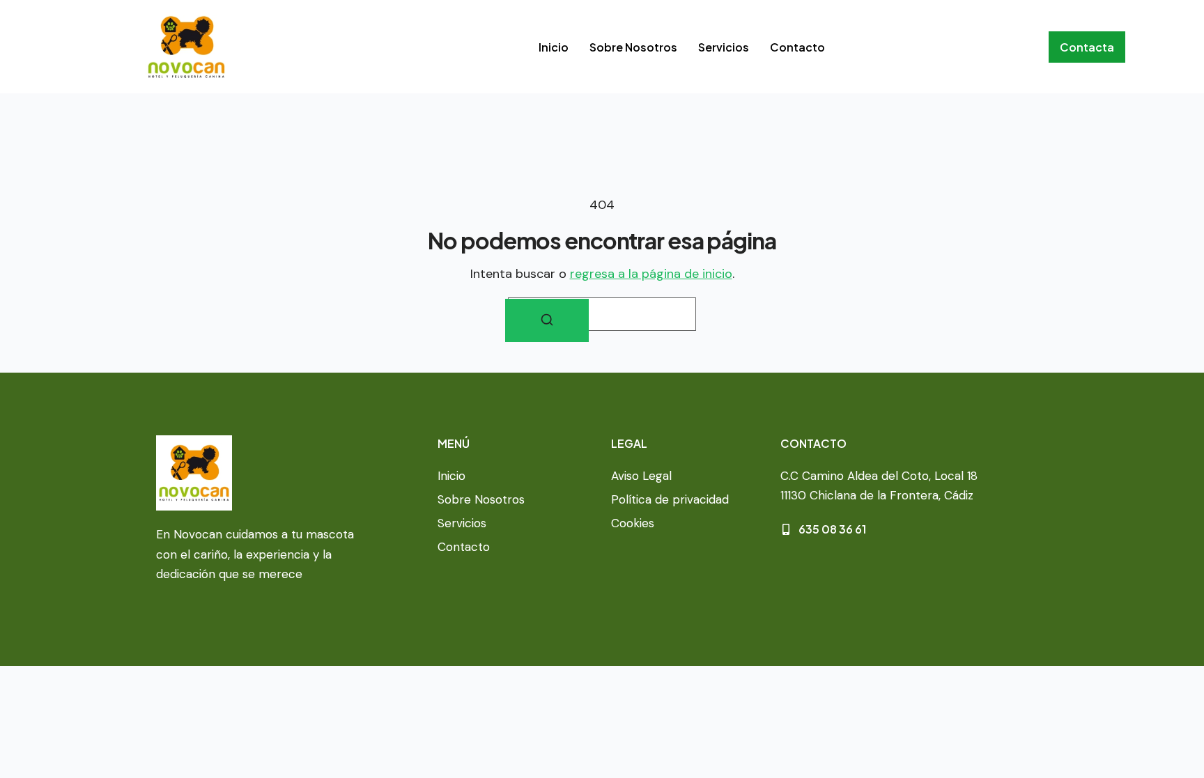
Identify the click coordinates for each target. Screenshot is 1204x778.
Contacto (797, 47)
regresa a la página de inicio (651, 273)
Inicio (554, 47)
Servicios (723, 47)
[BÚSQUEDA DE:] (602, 314)
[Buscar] (547, 320)
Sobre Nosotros (633, 47)
